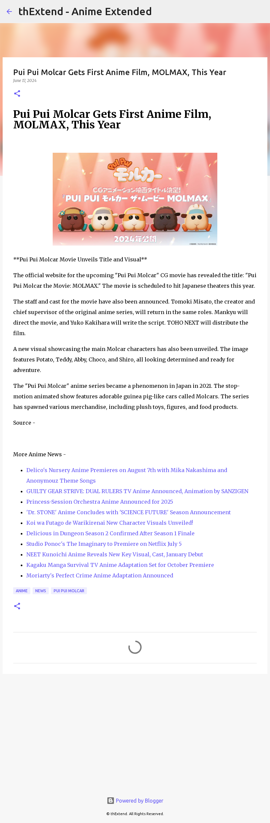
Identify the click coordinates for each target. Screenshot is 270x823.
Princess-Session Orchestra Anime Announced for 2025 (99, 501)
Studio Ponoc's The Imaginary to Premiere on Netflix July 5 (104, 544)
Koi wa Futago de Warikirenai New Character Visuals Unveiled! (109, 522)
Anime (22, 591)
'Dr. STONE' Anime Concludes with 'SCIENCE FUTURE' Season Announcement (128, 512)
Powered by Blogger (139, 801)
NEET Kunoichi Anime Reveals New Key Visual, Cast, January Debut (114, 554)
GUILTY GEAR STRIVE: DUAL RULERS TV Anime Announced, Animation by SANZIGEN (137, 491)
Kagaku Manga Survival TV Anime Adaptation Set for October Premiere (120, 565)
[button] (17, 94)
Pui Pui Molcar (69, 591)
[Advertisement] (135, 730)
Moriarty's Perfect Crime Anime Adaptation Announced (99, 575)
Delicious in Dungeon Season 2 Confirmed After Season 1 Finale (110, 533)
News (40, 591)
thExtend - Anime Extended (85, 11)
